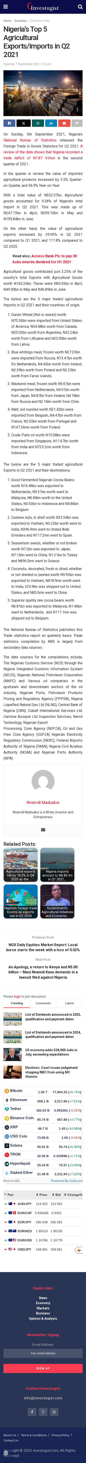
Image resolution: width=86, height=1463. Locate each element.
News (43, 1298)
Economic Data (40, 20)
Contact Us (10, 1440)
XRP (14, 1127)
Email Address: (43, 1344)
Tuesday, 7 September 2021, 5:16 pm (27, 64)
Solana (16, 1145)
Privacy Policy (60, 1435)
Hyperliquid (20, 1163)
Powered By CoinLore (67, 1181)
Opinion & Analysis (43, 1318)
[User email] (43, 830)
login (17, 996)
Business (43, 1313)
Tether (15, 1109)
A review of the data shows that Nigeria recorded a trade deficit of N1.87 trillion (43, 152)
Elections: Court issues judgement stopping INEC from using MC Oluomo (51, 1072)
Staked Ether (21, 1173)
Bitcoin (16, 1091)
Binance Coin (22, 1118)
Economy (21, 20)
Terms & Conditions (34, 1435)
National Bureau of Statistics (29, 140)
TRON (15, 1154)
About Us (9, 1435)
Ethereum (18, 1100)
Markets (43, 1308)
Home (7, 20)
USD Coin (18, 1136)
